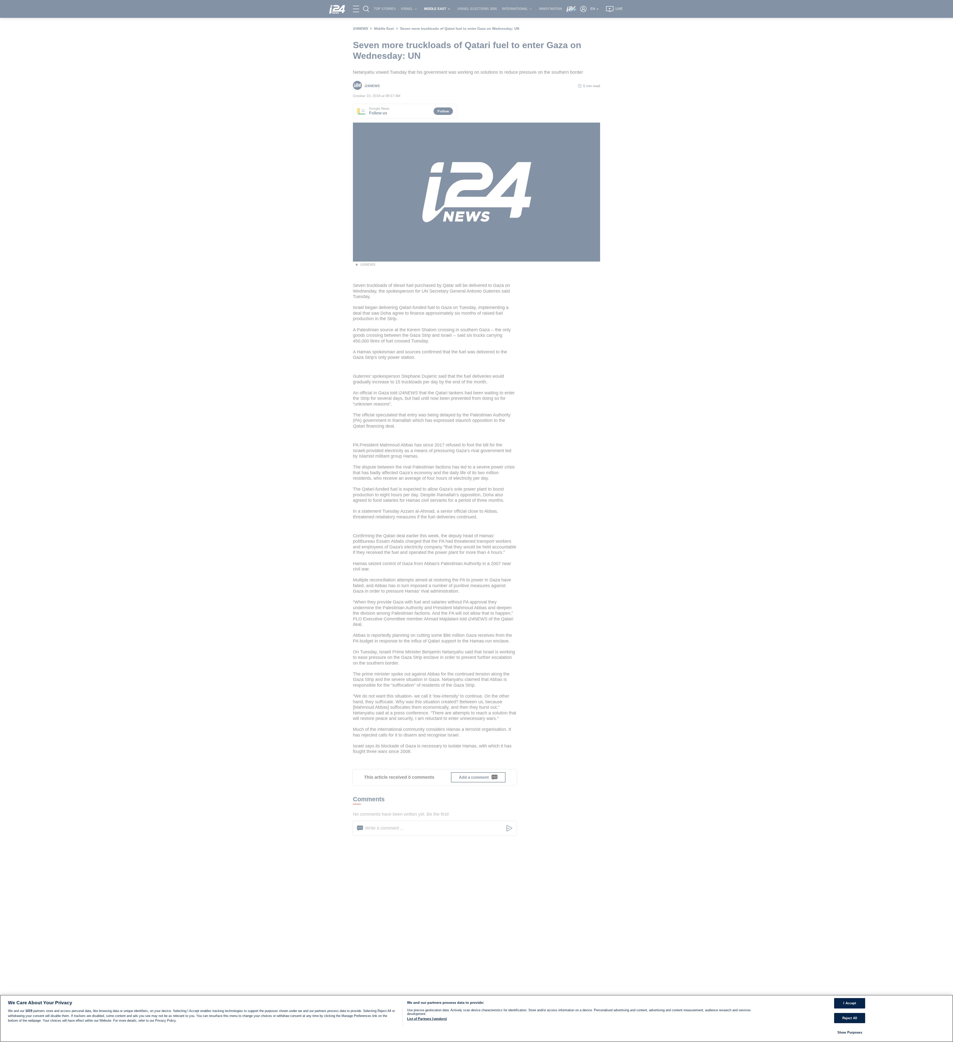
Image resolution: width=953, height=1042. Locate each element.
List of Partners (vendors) (427, 1019)
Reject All (849, 1018)
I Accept (849, 1003)
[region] (476, 1018)
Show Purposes (849, 1032)
